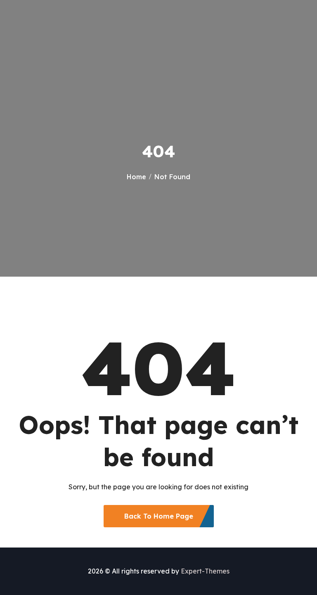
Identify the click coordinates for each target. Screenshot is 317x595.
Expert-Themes (205, 571)
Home (136, 177)
